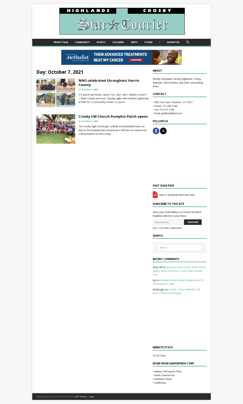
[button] (188, 42)
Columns (118, 42)
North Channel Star (164, 375)
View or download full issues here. (176, 194)
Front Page (61, 42)
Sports (101, 42)
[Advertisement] (180, 159)
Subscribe (192, 222)
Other (148, 42)
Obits (134, 42)
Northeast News (163, 378)
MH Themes (81, 396)
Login (91, 396)
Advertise (173, 42)
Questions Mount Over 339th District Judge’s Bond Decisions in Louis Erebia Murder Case (179, 271)
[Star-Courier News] (121, 36)
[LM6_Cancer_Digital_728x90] (121, 62)
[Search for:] (179, 248)
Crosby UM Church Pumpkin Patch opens (113, 116)
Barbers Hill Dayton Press (168, 371)
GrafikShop (160, 382)
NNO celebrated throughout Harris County (109, 82)
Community (82, 42)
